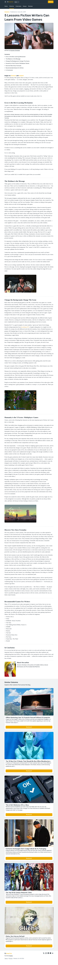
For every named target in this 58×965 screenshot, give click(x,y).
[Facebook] (50, 953)
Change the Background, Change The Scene (17, 61)
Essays (25, 6)
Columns (11, 6)
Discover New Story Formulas (13, 65)
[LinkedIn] (48, 953)
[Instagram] (46, 953)
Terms (6, 958)
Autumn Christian (15, 50)
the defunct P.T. (25, 327)
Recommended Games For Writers (15, 68)
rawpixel (21, 75)
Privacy (11, 958)
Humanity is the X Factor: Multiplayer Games (17, 63)
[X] (44, 953)
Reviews (30, 6)
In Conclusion (9, 70)
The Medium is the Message (13, 59)
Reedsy (11, 955)
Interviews (18, 6)
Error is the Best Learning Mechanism (16, 56)
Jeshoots (13, 75)
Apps (16, 1)
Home (6, 6)
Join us (50, 1)
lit (10, 2)
